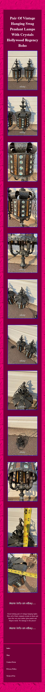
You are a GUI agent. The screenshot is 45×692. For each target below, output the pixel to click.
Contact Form (11, 662)
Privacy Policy (11, 669)
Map (8, 655)
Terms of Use (10, 676)
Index (8, 648)
